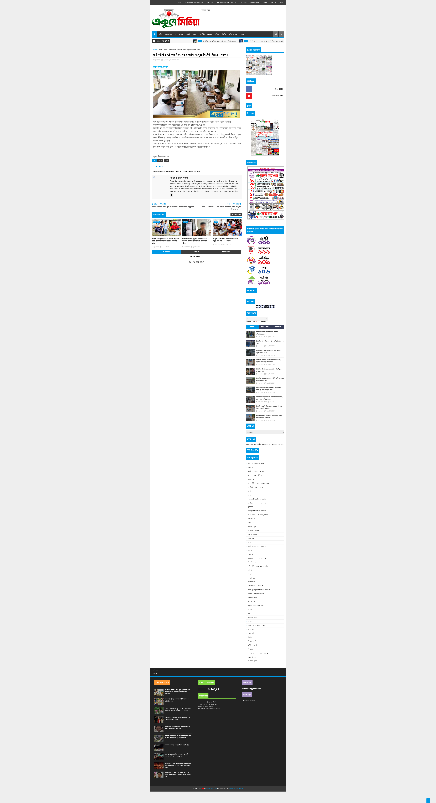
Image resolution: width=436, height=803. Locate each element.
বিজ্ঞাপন (250, 649)
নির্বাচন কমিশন (252, 534)
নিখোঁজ (250, 637)
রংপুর (249, 495)
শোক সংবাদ (251, 554)
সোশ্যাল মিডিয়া (252, 598)
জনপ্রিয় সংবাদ (265, 327)
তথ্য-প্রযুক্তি (179, 34)
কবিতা (250, 570)
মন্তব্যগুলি (278, 327)
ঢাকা (249, 491)
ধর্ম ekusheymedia (255, 586)
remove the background (250, 2)
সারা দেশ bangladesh (256, 463)
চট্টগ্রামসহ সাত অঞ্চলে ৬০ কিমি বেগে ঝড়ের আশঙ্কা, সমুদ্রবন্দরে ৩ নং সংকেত (278, 41)
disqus (196, 252)
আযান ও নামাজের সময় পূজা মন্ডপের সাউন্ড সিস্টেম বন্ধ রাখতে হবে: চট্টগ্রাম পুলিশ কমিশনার (177, 692)
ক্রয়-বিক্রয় (252, 657)
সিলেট (250, 574)
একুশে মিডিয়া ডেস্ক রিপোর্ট (256, 606)
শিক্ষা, (178, 60)
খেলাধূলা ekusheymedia (257, 503)
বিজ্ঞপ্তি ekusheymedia (257, 511)
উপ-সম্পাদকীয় (156, 222)
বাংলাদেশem (252, 479)
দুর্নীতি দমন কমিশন (253, 645)
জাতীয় (160, 34)
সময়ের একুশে (252, 527)
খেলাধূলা (209, 34)
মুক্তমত (242, 34)
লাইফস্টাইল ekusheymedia (258, 566)
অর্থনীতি (202, 34)
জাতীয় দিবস (251, 582)
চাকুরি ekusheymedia (256, 625)
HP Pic (265, 2)
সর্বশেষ (252, 327)
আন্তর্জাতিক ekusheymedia (258, 483)
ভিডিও (250, 621)
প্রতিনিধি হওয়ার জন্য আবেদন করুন (194, 2)
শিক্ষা (165, 50)
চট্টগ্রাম (207, 41)
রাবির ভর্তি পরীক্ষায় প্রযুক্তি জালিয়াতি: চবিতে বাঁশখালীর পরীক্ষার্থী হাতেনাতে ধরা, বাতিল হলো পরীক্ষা (194, 241)
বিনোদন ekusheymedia (257, 499)
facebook (210, 2)
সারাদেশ (195, 34)
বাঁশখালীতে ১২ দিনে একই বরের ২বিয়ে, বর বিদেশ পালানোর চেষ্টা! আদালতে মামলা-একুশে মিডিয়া (178, 775)
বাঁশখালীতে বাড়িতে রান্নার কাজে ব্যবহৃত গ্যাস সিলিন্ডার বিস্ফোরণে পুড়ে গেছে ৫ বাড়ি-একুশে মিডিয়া (178, 765)
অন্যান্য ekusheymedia (257, 558)
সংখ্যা (281, 2)
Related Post (158, 215)
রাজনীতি (188, 34)
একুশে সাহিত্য (252, 617)
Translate (263, 322)
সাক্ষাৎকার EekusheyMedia (258, 653)
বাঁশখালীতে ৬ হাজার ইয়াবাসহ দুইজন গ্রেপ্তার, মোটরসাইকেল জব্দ (180, 41)
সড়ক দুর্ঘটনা (252, 523)
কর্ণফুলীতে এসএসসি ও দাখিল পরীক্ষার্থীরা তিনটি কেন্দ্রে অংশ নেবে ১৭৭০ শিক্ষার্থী (225, 240)
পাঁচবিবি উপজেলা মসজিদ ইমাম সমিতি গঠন (177, 745)
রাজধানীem (252, 538)
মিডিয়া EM (251, 519)
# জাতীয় (160, 160)
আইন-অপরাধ (233, 34)
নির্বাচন (250, 550)
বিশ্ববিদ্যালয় (252, 562)
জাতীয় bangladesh (255, 487)
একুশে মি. (273, 2)
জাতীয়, (174, 60)
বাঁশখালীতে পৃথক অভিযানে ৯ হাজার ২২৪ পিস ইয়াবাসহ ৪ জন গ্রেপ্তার (228, 41)
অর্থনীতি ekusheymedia (257, 546)
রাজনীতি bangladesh (256, 471)
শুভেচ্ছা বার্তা (251, 602)
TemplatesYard (211, 789)
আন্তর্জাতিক (168, 34)
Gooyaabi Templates (236, 789)
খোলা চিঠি (251, 633)
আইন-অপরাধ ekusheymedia (259, 515)
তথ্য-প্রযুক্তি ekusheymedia (259, 590)
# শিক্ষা (166, 160)
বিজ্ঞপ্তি (224, 34)
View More (237, 214)
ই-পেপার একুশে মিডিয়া (255, 475)
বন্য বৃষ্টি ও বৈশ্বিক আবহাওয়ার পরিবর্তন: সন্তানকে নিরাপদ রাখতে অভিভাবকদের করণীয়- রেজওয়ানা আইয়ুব (165, 241)
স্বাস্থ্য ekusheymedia (257, 594)
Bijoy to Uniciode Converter (227, 2)
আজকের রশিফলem (254, 531)
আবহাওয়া (251, 629)
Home (179, 2)
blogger (166, 252)
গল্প (249, 614)
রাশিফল (217, 34)
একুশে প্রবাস (252, 578)
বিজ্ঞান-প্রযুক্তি (252, 641)
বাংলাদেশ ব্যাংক (252, 661)
